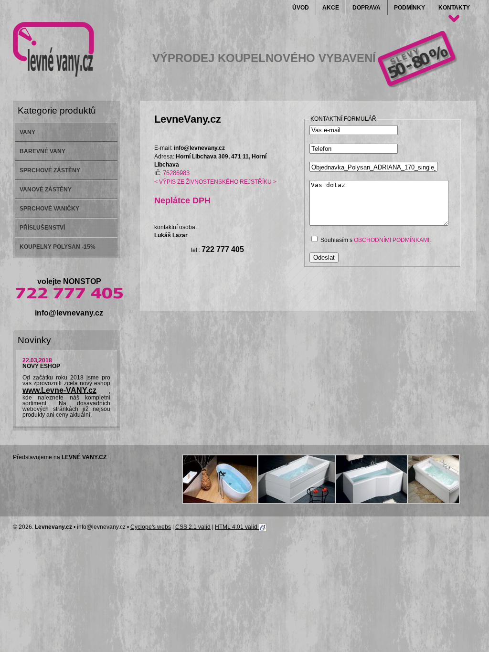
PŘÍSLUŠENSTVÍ (42, 228)
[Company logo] (53, 49)
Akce (330, 8)
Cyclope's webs (150, 527)
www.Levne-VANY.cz (59, 390)
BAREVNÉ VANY (42, 151)
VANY (27, 132)
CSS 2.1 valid (193, 527)
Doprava (366, 8)
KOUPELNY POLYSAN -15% (58, 247)
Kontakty (454, 8)
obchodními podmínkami (391, 240)
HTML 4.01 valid (237, 527)
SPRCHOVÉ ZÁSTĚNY (50, 170)
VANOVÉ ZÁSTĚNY (46, 189)
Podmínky (409, 8)
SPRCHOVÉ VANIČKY (49, 208)
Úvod (300, 8)
